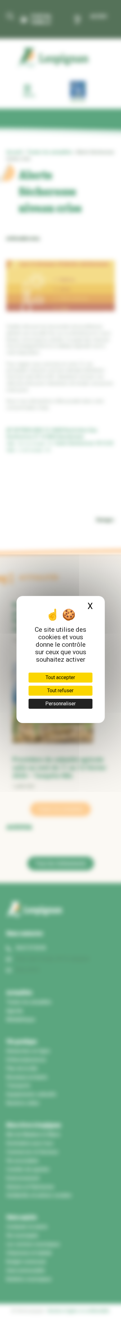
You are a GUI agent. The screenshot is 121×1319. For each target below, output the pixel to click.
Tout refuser (60, 690)
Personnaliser (60, 704)
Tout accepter (60, 677)
